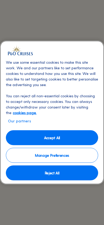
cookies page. (25, 112)
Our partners (19, 121)
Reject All (52, 172)
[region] (52, 112)
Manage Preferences (52, 155)
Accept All (52, 137)
